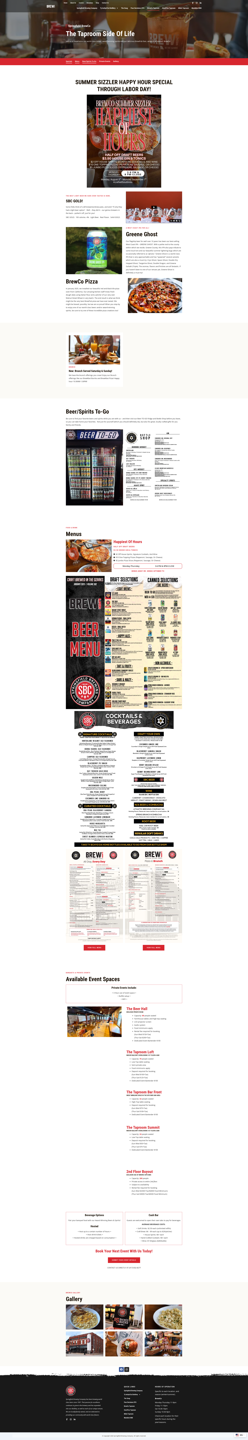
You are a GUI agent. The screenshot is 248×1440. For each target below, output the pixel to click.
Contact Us (105, 3)
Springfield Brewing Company (87, 8)
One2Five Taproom (168, 8)
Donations (90, 3)
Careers (81, 3)
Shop (97, 3)
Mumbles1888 (197, 8)
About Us (73, 3)
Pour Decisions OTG (137, 8)
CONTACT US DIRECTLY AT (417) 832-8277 (124, 1268)
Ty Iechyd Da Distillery (107, 8)
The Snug (124, 8)
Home (65, 3)
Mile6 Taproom (183, 8)
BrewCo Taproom (153, 8)
